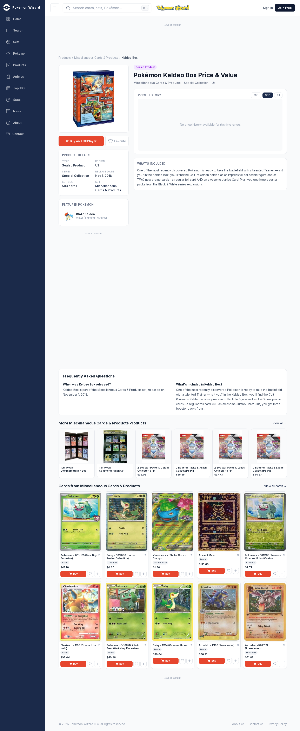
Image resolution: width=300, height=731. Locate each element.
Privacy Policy (277, 724)
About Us (238, 724)
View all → (280, 423)
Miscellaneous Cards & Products (96, 57)
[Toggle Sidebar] (54, 7)
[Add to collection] (97, 574)
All (278, 95)
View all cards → (275, 486)
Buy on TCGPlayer (83, 141)
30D (256, 95)
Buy (75, 573)
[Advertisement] (173, 36)
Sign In (268, 7)
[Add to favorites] (90, 574)
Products (65, 57)
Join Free (285, 7)
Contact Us (256, 724)
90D (267, 95)
